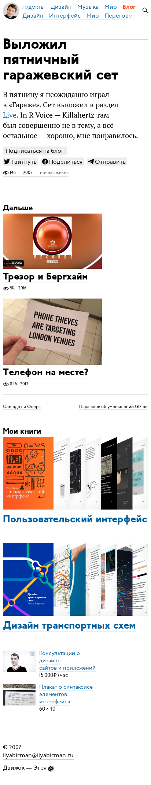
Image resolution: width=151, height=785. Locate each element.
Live (9, 115)
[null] (20, 162)
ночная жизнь (54, 172)
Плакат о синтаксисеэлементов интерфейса (66, 694)
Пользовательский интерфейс (75, 520)
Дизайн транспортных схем (69, 626)
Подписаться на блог (35, 151)
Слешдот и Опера (22, 406)
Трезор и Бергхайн (45, 277)
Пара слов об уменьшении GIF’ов (113, 406)
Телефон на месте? (45, 373)
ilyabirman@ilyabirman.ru (38, 755)
